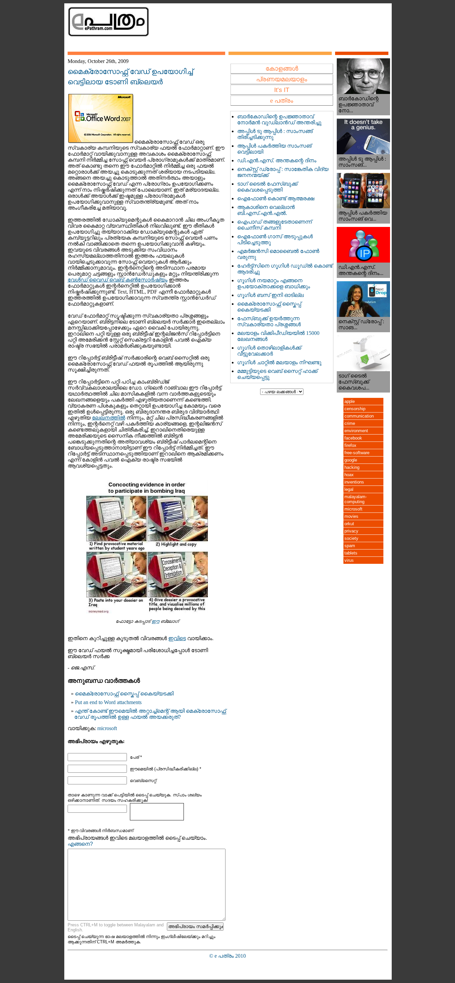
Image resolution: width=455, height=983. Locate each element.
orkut (349, 523)
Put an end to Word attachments (108, 702)
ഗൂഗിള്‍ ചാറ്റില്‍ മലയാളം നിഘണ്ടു (279, 362)
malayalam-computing (355, 499)
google (350, 460)
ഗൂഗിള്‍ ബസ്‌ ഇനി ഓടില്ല (270, 295)
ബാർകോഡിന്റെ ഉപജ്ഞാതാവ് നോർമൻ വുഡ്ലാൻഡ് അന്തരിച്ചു (279, 119)
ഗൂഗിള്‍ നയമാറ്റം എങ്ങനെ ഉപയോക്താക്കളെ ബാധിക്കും (273, 283)
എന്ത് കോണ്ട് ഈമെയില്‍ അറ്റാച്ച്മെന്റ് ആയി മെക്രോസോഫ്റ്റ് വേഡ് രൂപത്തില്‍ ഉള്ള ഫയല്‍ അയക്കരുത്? (150, 714)
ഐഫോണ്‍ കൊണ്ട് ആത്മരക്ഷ (275, 198)
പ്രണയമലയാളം (281, 79)
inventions (354, 482)
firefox (350, 445)
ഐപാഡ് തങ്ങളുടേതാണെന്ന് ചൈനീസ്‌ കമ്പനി (274, 225)
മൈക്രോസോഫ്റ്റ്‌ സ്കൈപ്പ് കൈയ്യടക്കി (124, 693)
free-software (356, 452)
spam (349, 545)
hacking (351, 467)
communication (359, 416)
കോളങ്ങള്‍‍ (281, 68)
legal (348, 489)
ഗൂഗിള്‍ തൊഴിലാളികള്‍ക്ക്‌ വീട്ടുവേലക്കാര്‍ (269, 351)
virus (349, 560)
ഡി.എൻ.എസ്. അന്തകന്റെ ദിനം (276, 160)
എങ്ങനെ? (80, 844)
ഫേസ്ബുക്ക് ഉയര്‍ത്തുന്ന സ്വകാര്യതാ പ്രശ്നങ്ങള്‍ (269, 321)
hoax (349, 474)
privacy (351, 530)
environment (356, 430)
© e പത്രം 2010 (227, 956)
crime (349, 423)
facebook (353, 438)
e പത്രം (281, 100)
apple (349, 401)
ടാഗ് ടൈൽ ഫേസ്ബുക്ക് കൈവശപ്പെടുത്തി (267, 187)
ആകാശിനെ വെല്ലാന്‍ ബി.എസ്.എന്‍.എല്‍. (266, 210)
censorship (354, 408)
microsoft (107, 728)
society (351, 538)
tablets (350, 552)
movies (351, 516)
